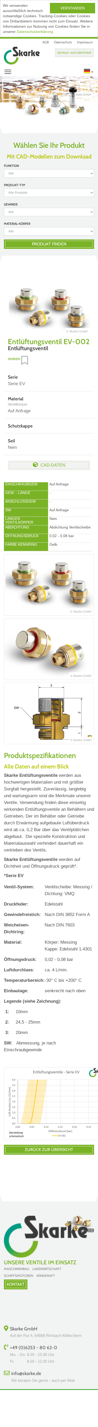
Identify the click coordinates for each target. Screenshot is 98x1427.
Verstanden (72, 8)
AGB (45, 42)
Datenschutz (63, 42)
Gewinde (11, 204)
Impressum (85, 42)
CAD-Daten (53, 465)
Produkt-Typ (14, 185)
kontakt (16, 1284)
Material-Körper (17, 224)
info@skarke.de (26, 1373)
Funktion (11, 166)
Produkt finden (49, 244)
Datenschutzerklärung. (35, 32)
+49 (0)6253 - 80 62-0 (33, 1347)
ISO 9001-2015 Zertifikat (74, 53)
